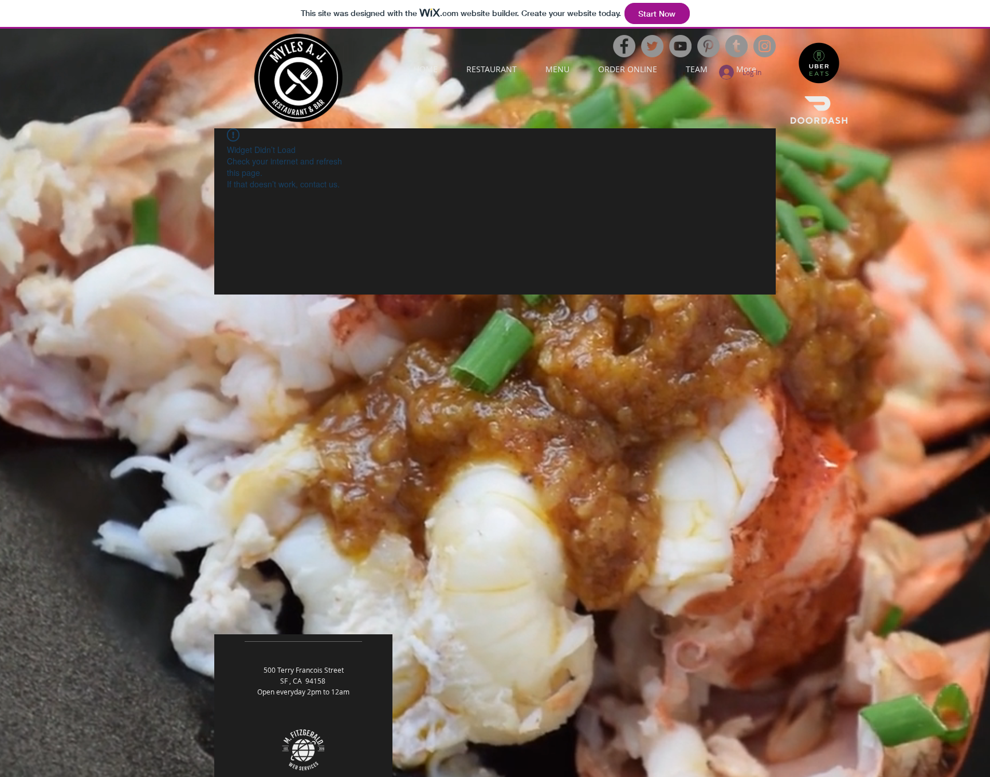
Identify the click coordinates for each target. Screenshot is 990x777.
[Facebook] (624, 46)
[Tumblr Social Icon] (736, 46)
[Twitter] (652, 46)
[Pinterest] (708, 46)
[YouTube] (680, 46)
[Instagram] (764, 46)
